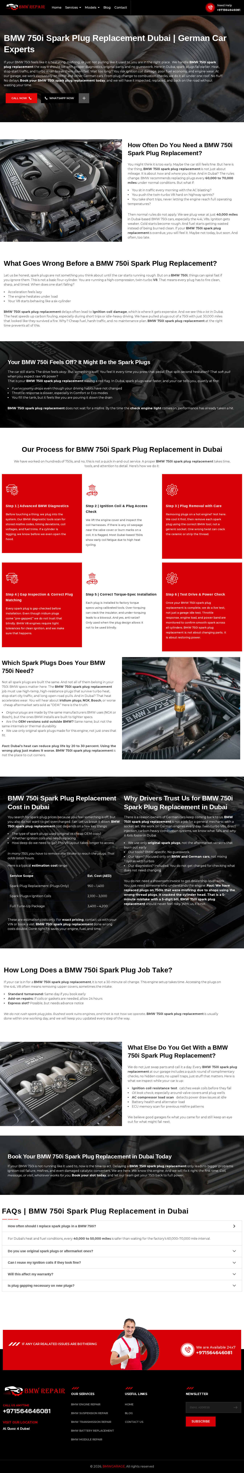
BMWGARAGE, (114, 1466)
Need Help (224, 5)
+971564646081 (228, 10)
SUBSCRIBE (201, 1421)
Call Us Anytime (16, 1405)
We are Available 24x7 (215, 1347)
